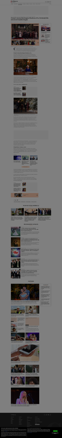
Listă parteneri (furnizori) (29, 432)
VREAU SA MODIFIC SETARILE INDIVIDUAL (55, 433)
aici (8, 434)
